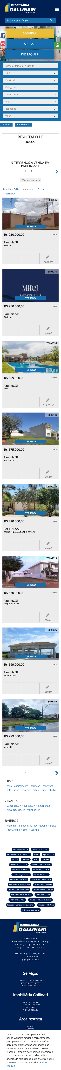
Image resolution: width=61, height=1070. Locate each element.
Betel (25, 829)
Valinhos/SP (33, 809)
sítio (44, 790)
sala (9, 790)
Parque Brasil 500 (28, 825)
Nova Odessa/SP (16, 809)
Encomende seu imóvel (30, 983)
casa (9, 785)
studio (52, 790)
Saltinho (35, 829)
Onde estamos (30, 1007)
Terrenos (42, 189)
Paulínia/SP (10, 193)
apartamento (21, 785)
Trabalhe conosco (30, 1004)
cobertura (48, 785)
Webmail (30, 1026)
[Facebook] (3, 35)
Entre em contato (31, 1002)
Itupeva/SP (29, 805)
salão (16, 790)
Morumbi (11, 825)
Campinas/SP (14, 805)
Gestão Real (30, 1028)
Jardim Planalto (48, 825)
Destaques (29, 54)
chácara (26, 790)
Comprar (29, 189)
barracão (35, 785)
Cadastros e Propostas (30, 980)
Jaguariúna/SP (44, 805)
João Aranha (13, 829)
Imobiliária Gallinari (12, 189)
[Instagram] (3, 43)
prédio (36, 790)
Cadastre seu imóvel (31, 985)
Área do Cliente (30, 1010)
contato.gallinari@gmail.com (32, 953)
